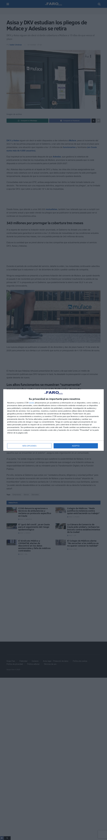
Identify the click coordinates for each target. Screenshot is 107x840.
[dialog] (53, 420)
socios (31, 403)
